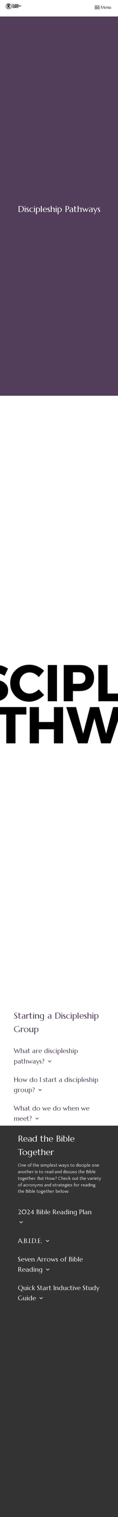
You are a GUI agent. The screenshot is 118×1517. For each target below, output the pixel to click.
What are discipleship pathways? (46, 1056)
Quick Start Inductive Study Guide (58, 1293)
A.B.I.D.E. (34, 1241)
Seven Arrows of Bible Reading (50, 1264)
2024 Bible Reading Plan (55, 1216)
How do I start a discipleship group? (56, 1085)
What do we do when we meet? (51, 1113)
